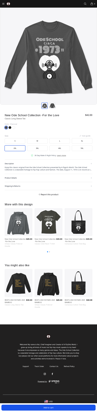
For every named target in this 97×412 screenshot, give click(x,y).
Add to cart (48, 407)
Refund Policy (69, 366)
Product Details (11, 178)
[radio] (15, 141)
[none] (84, 136)
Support (26, 366)
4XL (59, 148)
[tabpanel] (48, 56)
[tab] (45, 106)
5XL (82, 148)
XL (82, 141)
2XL (15, 148)
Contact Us (54, 366)
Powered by (42, 381)
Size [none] (6, 136)
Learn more (61, 155)
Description (9, 163)
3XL (37, 148)
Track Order (39, 366)
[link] (18, 222)
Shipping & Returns (12, 186)
